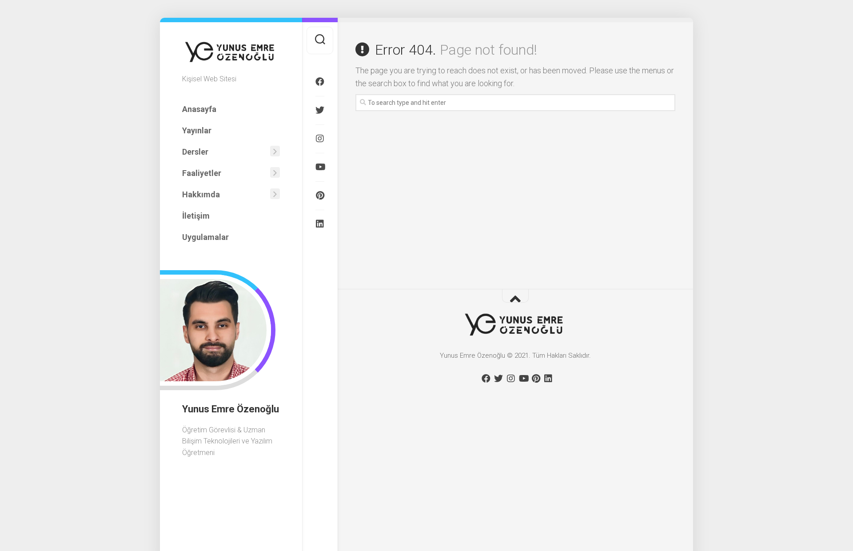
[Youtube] (320, 167)
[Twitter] (320, 110)
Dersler (195, 151)
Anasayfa (199, 109)
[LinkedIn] (320, 224)
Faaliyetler (201, 173)
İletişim (196, 215)
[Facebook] (320, 81)
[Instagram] (320, 138)
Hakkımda (201, 194)
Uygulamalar (205, 237)
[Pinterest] (320, 195)
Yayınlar (196, 130)
